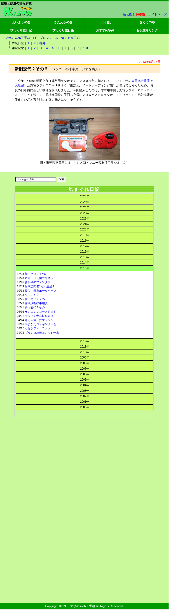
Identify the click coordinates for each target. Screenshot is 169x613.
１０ (85, 48)
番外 (42, 43)
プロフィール (49, 38)
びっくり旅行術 (63, 30)
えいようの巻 (21, 22)
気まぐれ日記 (70, 38)
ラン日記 (105, 22)
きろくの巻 (147, 22)
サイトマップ (157, 14)
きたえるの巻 (63, 22)
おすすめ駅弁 (105, 30)
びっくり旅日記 (21, 30)
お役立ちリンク (147, 30)
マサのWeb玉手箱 (17, 38)
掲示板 (127, 14)
